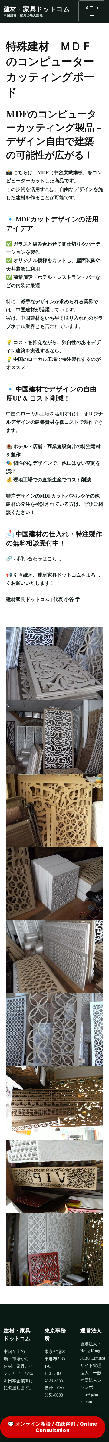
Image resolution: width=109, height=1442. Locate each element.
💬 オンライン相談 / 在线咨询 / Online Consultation (52, 1427)
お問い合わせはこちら (37, 558)
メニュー (91, 11)
